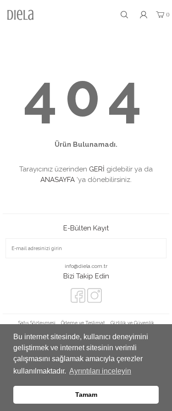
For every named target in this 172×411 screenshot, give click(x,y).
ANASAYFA (57, 180)
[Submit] (152, 248)
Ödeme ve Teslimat (83, 323)
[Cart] (162, 14)
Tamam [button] (86, 394)
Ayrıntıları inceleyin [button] (100, 371)
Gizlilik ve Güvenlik (132, 323)
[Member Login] (143, 14)
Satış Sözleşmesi (36, 323)
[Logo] (20, 15)
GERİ (97, 169)
